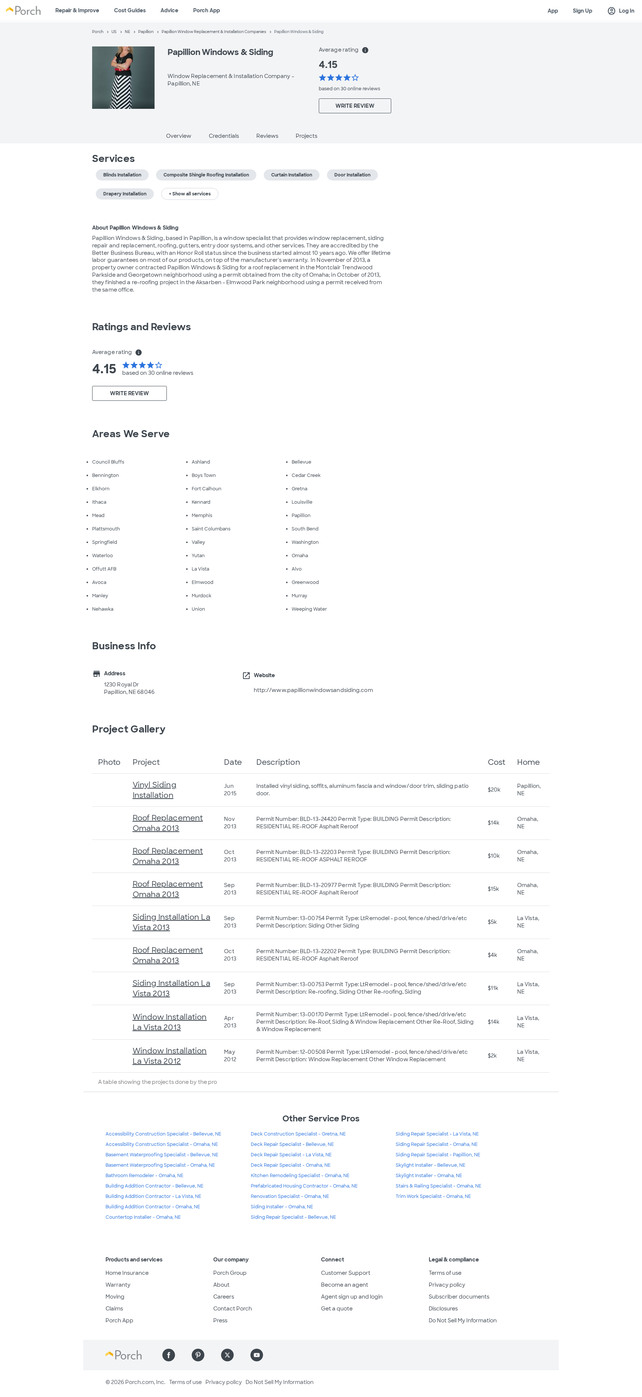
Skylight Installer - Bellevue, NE (431, 1165)
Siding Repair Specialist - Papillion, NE (438, 1155)
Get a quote (337, 1308)
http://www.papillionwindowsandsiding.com (313, 690)
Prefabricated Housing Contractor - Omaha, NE (304, 1186)
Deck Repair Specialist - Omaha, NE (291, 1165)
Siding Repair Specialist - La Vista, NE (437, 1134)
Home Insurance (127, 1273)
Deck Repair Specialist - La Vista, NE (291, 1155)
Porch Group (230, 1273)
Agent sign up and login (352, 1296)
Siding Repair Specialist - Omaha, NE (437, 1144)
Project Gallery (129, 729)
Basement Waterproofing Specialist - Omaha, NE (160, 1165)
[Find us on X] (227, 1355)
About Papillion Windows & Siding (135, 227)
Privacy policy (447, 1284)
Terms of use (445, 1273)
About (221, 1284)
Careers (223, 1296)
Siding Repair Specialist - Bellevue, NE (293, 1217)
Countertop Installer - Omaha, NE (143, 1217)
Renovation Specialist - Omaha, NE (290, 1196)
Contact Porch (232, 1308)
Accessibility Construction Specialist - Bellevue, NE (163, 1134)
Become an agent (344, 1284)
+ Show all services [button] (190, 194)
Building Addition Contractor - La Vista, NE (153, 1196)
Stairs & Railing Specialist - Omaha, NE (439, 1186)
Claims (114, 1308)
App (553, 10)
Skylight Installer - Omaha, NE (429, 1176)
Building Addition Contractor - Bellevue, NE (155, 1186)
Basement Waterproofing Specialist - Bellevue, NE (162, 1155)
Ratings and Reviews (141, 327)
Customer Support (345, 1273)
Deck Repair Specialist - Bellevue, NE (292, 1144)
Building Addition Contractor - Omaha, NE (153, 1207)
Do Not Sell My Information (463, 1320)
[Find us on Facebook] (168, 1355)
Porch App (206, 10)
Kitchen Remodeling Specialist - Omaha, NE (300, 1176)
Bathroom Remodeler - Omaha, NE (145, 1176)
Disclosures (443, 1308)
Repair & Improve (77, 10)
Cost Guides (130, 10)
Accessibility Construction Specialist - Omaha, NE (162, 1144)
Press (220, 1320)
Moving (115, 1296)
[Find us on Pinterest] (198, 1355)
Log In (621, 11)
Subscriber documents (459, 1296)
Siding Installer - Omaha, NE (282, 1207)
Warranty (118, 1284)
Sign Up (582, 10)
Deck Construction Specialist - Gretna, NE (298, 1134)
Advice (169, 10)
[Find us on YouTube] (256, 1355)
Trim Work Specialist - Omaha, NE (433, 1196)
